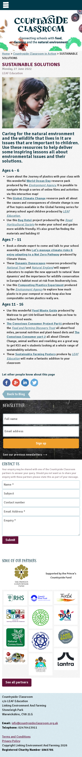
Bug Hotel (25, 220)
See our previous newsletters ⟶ (25, 455)
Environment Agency (29, 289)
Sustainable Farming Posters (35, 354)
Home (6, 54)
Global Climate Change (29, 198)
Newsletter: (14, 405)
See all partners (17, 682)
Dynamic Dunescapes (30, 263)
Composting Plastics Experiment (41, 285)
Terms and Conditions (16, 737)
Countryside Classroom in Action (34, 54)
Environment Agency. (42, 185)
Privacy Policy (11, 741)
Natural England (42, 268)
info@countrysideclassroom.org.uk (35, 723)
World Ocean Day (39, 181)
